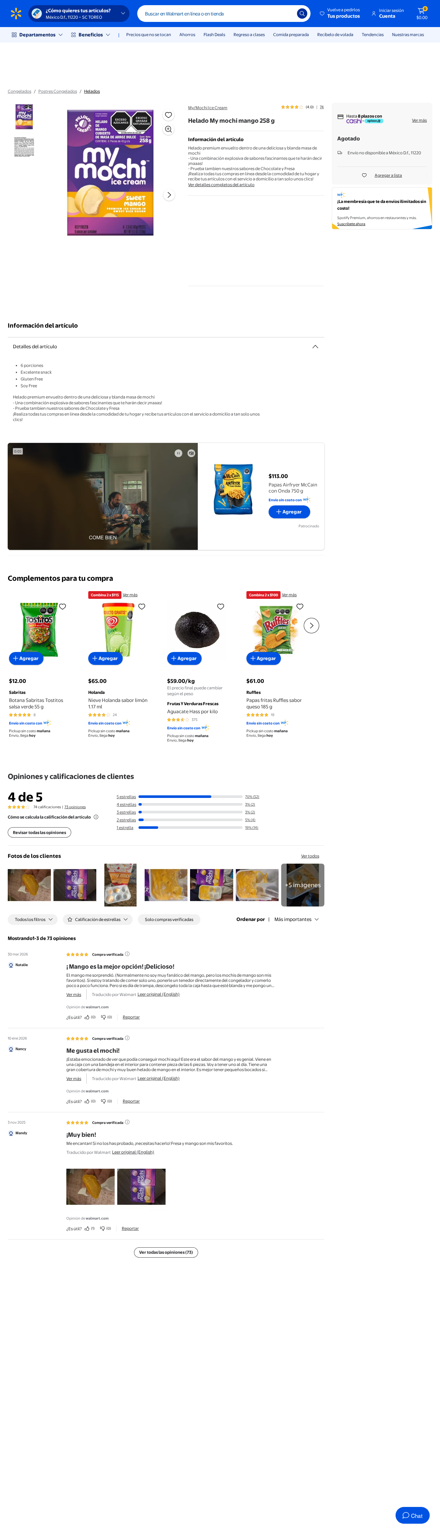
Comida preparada (291, 34)
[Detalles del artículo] (315, 346)
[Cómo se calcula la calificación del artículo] (96, 817)
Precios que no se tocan (148, 34)
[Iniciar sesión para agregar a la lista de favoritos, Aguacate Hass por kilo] (220, 606)
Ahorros (187, 34)
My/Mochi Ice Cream (207, 107)
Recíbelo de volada (335, 34)
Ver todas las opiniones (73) (166, 1252)
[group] (302, 107)
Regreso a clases (249, 34)
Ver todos (310, 855)
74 (322, 107)
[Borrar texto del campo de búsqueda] (287, 13)
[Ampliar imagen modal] (168, 129)
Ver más (419, 120)
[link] (302, 885)
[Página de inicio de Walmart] (16, 13)
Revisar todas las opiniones (39, 832)
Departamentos (37, 35)
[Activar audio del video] (191, 453)
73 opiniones (75, 807)
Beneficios (91, 35)
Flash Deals (214, 34)
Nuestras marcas (408, 34)
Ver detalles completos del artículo (221, 184)
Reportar (131, 1017)
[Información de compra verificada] (127, 953)
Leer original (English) (159, 994)
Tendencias (373, 34)
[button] (340, 13)
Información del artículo (43, 325)
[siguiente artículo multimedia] (169, 195)
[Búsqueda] (302, 13)
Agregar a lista (388, 175)
